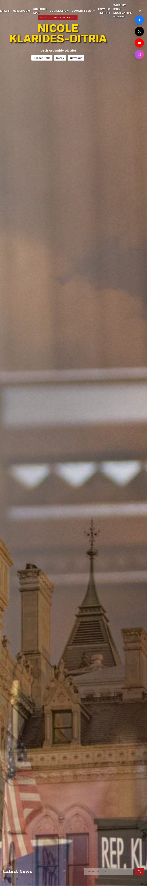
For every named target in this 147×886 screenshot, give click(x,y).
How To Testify (104, 10)
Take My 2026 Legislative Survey (122, 10)
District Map (40, 10)
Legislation (59, 10)
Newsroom (21, 10)
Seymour (76, 57)
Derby (60, 57)
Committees (81, 10)
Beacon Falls (42, 57)
